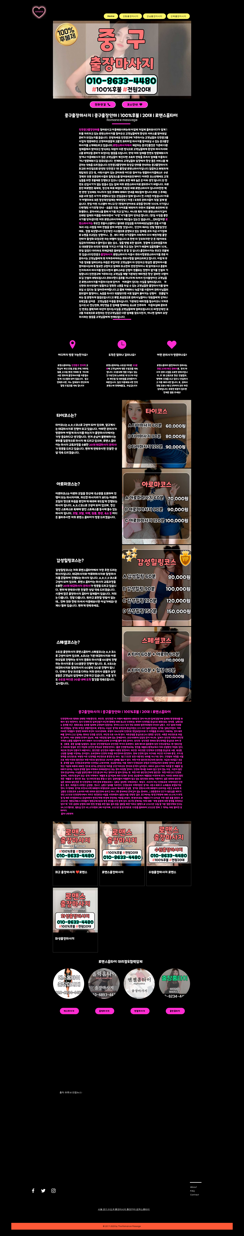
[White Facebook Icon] (33, 1191)
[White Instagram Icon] (53, 1191)
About (193, 1187)
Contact (194, 1195)
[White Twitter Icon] (43, 1191)
